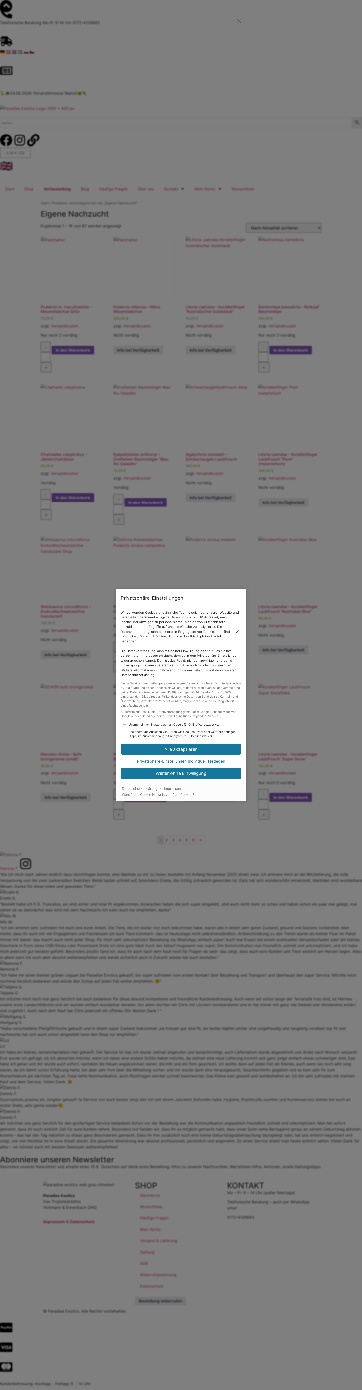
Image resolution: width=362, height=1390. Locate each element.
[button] (181, 761)
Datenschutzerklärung (138, 675)
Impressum (173, 788)
